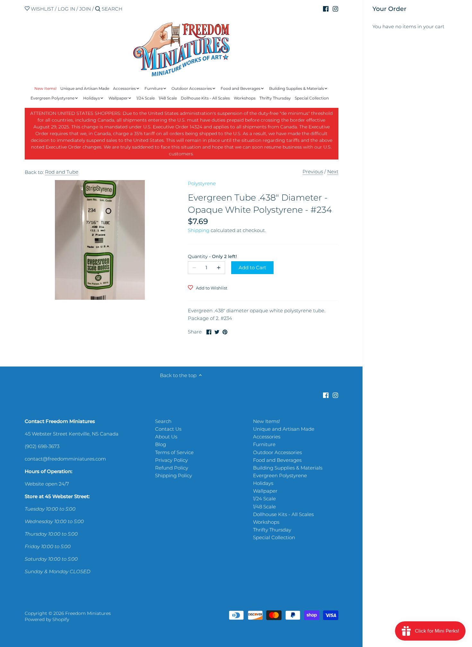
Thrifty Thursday (272, 530)
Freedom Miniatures (88, 613)
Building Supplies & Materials (287, 468)
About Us (166, 437)
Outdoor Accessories (277, 452)
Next (332, 171)
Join (85, 9)
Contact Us (168, 429)
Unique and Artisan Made (283, 429)
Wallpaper (265, 491)
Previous (312, 171)
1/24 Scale (264, 499)
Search (163, 421)
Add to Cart (252, 267)
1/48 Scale (264, 507)
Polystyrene (202, 183)
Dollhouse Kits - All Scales (283, 514)
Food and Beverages (277, 460)
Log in (66, 9)
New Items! (266, 421)
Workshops (266, 522)
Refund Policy (171, 468)
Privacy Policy (171, 460)
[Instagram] (335, 9)
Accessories (266, 437)
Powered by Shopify (47, 619)
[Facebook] (325, 9)
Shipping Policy (173, 475)
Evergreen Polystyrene (280, 475)
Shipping (198, 230)
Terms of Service (174, 452)
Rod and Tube (61, 172)
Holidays (263, 483)
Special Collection (274, 537)
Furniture (264, 444)
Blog (160, 444)
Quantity (206, 256)
